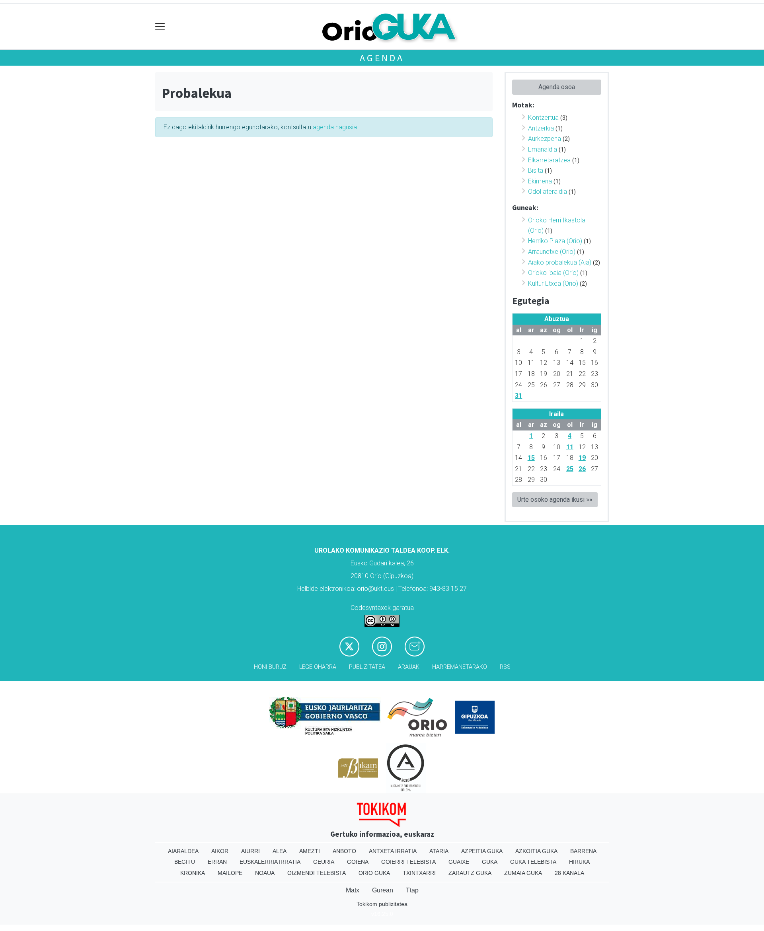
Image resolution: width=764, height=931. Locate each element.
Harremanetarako (459, 667)
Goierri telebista (408, 862)
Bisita (535, 170)
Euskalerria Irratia (270, 862)
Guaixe (458, 862)
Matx (352, 890)
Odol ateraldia (547, 191)
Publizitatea (367, 667)
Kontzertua (543, 117)
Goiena (357, 862)
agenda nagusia (335, 127)
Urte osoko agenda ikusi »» (554, 499)
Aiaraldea (183, 851)
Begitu (184, 862)
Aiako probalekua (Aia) (559, 262)
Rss (505, 667)
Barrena (583, 851)
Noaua (265, 873)
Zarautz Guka (469, 873)
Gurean (382, 890)
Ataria (438, 851)
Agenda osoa (556, 87)
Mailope (230, 873)
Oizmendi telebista (316, 873)
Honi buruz (270, 667)
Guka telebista (533, 862)
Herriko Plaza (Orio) (555, 241)
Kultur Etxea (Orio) (553, 283)
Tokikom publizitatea (382, 904)
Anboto (344, 851)
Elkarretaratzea (549, 160)
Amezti (309, 851)
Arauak (408, 667)
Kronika (192, 873)
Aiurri (250, 851)
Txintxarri (419, 873)
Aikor (219, 851)
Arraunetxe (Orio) (551, 251)
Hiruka (579, 862)
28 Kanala (569, 873)
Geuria (323, 862)
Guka (489, 862)
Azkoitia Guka (536, 851)
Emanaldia (542, 149)
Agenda (382, 58)
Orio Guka (374, 873)
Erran (217, 862)
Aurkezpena (544, 138)
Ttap (412, 890)
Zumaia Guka (523, 873)
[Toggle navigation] (160, 27)
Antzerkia (541, 128)
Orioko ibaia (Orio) (553, 273)
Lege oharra (317, 667)
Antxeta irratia (393, 851)
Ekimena (540, 181)
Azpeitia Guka (482, 851)
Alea (279, 851)
